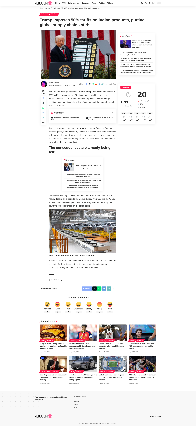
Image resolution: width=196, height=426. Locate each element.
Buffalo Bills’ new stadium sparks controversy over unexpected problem (112, 377)
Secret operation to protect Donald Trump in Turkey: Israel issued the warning (53, 377)
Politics (54, 14)
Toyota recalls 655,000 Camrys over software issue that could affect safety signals (83, 377)
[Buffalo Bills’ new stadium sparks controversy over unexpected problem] (113, 364)
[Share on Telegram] (99, 84)
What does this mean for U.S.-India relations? (99, 119)
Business (47, 8)
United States (45, 371)
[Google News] (159, 416)
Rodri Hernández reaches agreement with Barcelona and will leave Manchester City (82, 346)
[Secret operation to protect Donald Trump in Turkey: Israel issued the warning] (53, 364)
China (43, 340)
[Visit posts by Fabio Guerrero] (44, 84)
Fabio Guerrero (53, 83)
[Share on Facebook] (86, 84)
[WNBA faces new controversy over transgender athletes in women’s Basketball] (142, 364)
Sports (73, 340)
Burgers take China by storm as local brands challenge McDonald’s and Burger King (53, 346)
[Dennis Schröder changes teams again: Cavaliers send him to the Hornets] (113, 333)
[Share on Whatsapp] (92, 84)
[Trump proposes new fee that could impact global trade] (69, 167)
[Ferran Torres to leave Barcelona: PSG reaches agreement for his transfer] (142, 333)
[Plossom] (43, 3)
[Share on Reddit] (96, 84)
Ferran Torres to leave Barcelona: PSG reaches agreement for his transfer (141, 346)
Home (41, 8)
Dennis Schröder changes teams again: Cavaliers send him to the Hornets (111, 346)
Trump (60, 280)
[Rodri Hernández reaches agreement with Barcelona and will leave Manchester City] (83, 333)
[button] (115, 3)
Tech (72, 371)
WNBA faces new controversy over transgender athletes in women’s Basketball (142, 377)
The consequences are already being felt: (65, 119)
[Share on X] (89, 84)
